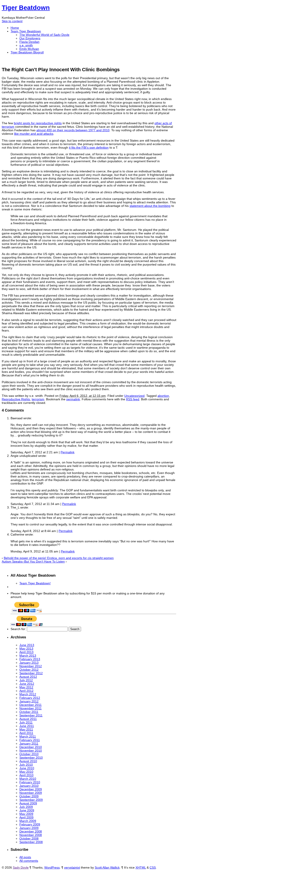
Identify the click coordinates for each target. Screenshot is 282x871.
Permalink (67, 452)
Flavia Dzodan (29, 42)
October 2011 (28, 712)
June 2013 (26, 645)
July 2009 (26, 807)
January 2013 (29, 662)
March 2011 (27, 736)
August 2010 (28, 761)
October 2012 (29, 669)
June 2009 (26, 810)
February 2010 (29, 782)
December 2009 (30, 789)
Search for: (18, 629)
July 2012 (26, 680)
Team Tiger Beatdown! (35, 583)
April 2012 (26, 690)
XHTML (140, 867)
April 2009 (26, 817)
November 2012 (30, 666)
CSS (153, 867)
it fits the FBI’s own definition (89, 147)
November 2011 (30, 708)
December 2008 (30, 831)
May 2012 (26, 687)
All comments (28, 860)
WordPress (52, 867)
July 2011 (26, 722)
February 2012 (29, 698)
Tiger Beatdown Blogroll (27, 52)
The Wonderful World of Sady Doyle (44, 34)
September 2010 (31, 757)
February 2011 (29, 740)
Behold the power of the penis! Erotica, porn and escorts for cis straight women (59, 558)
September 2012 (31, 673)
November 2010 (30, 750)
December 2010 (30, 747)
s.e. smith (26, 45)
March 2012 (27, 694)
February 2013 (29, 659)
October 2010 (29, 754)
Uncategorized (134, 395)
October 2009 (29, 796)
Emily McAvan (29, 49)
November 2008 (30, 835)
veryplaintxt (72, 867)
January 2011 (28, 743)
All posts (25, 857)
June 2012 (26, 683)
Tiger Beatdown (26, 7)
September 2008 (31, 842)
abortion (163, 395)
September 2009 (31, 800)
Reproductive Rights (16, 399)
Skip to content (12, 21)
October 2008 (29, 838)
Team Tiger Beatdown (26, 31)
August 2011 (28, 719)
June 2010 (26, 768)
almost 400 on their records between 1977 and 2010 (72, 130)
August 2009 (28, 803)
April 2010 (26, 775)
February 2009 (29, 824)
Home (15, 27)
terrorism (38, 399)
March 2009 (27, 821)
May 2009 (26, 814)
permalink (73, 399)
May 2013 (26, 648)
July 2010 (26, 764)
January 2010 (29, 785)
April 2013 (26, 652)
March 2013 (27, 655)
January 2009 (29, 828)
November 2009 (30, 792)
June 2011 (26, 726)
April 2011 (26, 733)
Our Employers (29, 38)
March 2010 (27, 778)
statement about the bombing (150, 206)
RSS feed (132, 399)
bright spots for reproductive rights (38, 123)
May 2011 (26, 729)
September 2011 (31, 715)
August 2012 (28, 676)
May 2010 (26, 771)
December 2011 (30, 705)
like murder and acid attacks (33, 133)
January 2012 (29, 701)
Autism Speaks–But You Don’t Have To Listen (33, 561)
